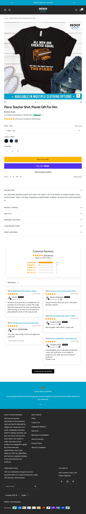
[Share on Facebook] (10, 176)
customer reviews (20, 456)
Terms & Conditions (38, 447)
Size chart (78, 126)
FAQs (33, 418)
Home (6, 18)
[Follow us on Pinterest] (73, 481)
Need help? (78, 177)
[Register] (35, 486)
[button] (9, 119)
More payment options (43, 172)
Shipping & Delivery (12, 220)
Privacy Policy (36, 443)
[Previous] (5, 102)
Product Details (11, 207)
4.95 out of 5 (48, 255)
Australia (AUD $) (11, 495)
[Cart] (81, 10)
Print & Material (11, 232)
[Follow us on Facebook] (61, 481)
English (24, 495)
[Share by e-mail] (20, 176)
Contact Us (35, 422)
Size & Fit (8, 214)
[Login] (76, 10)
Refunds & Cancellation (40, 435)
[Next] (81, 102)
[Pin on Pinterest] (13, 176)
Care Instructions (12, 226)
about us (7, 453)
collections (22, 453)
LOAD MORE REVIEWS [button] (43, 371)
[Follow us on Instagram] (67, 481)
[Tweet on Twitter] (17, 176)
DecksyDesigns (15, 502)
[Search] (9, 10)
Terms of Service (37, 439)
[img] (13, 294)
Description (9, 190)
